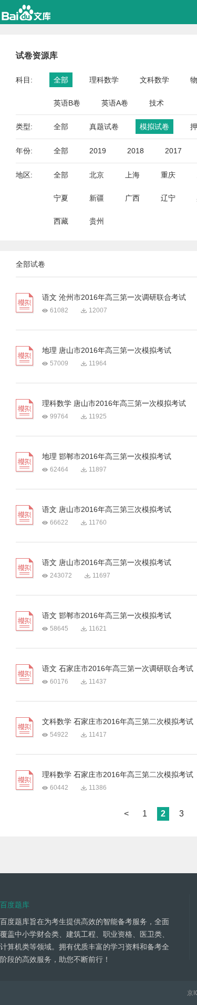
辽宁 (168, 198)
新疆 (96, 198)
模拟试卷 (154, 126)
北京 (96, 175)
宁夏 (61, 198)
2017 (173, 150)
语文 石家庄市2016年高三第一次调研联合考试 (117, 668)
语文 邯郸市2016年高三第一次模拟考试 (106, 615)
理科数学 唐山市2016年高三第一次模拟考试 (114, 403)
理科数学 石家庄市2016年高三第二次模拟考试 (117, 774)
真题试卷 (104, 126)
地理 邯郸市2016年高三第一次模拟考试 (106, 456)
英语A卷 (114, 103)
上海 (132, 175)
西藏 (61, 221)
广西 (132, 198)
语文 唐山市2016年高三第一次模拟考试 (106, 562)
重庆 (168, 175)
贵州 (96, 221)
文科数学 (154, 80)
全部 (61, 80)
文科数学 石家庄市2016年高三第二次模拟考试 (117, 721)
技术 (156, 103)
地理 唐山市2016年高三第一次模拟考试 (106, 350)
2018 (135, 150)
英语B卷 (67, 103)
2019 (97, 150)
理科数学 (104, 80)
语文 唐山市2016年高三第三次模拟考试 (106, 509)
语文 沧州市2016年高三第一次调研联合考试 (114, 297)
